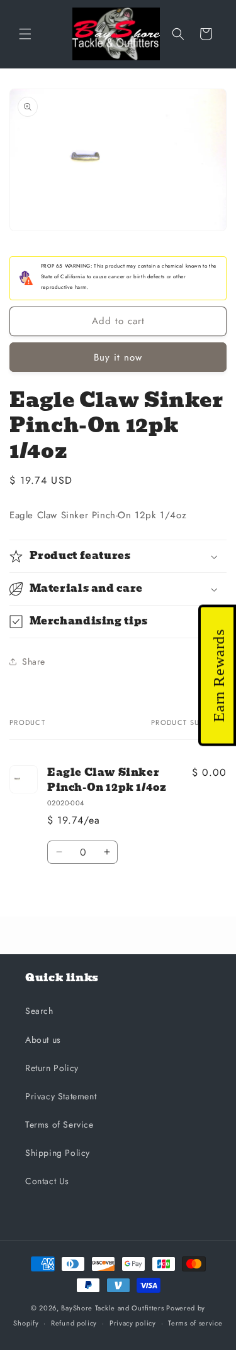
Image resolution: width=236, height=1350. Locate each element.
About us (43, 1039)
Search (39, 1010)
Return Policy (52, 1068)
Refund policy (74, 1323)
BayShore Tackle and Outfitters (112, 1308)
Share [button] (33, 661)
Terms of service (195, 1323)
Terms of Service (59, 1124)
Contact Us (47, 1181)
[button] (25, 34)
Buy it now (118, 357)
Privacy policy (133, 1323)
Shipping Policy (57, 1152)
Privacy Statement (60, 1096)
